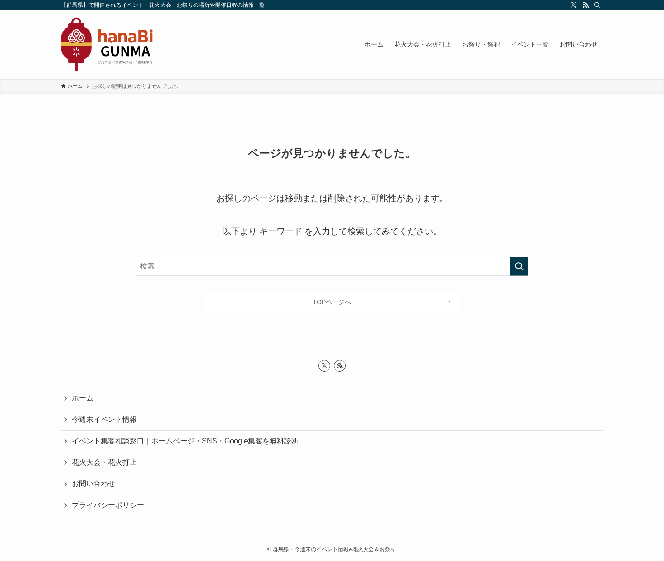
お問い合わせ (93, 483)
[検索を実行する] (519, 266)
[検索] (597, 5)
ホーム (83, 398)
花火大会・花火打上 (104, 462)
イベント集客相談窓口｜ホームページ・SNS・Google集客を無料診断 (185, 441)
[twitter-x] (574, 5)
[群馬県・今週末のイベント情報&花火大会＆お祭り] (107, 44)
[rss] (585, 5)
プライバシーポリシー (108, 505)
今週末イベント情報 (104, 419)
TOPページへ (332, 302)
